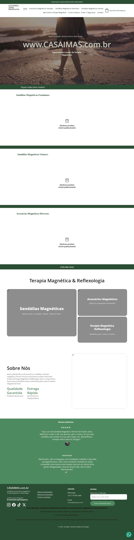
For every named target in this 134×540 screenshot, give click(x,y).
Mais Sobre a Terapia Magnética (54, 12)
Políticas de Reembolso (44, 492)
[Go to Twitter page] (24, 505)
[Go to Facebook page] (14, 505)
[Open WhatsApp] (129, 534)
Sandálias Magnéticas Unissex (92, 8)
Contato (100, 12)
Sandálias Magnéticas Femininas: (33, 95)
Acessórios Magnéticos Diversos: (32, 213)
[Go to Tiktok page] (19, 505)
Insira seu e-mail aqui (98, 493)
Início (25, 8)
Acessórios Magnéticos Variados (41, 8)
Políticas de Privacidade (45, 495)
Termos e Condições (44, 497)
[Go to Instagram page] (9, 505)
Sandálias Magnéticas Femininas (67, 8)
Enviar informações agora (102, 503)
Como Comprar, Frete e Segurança (81, 12)
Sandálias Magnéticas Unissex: (32, 154)
